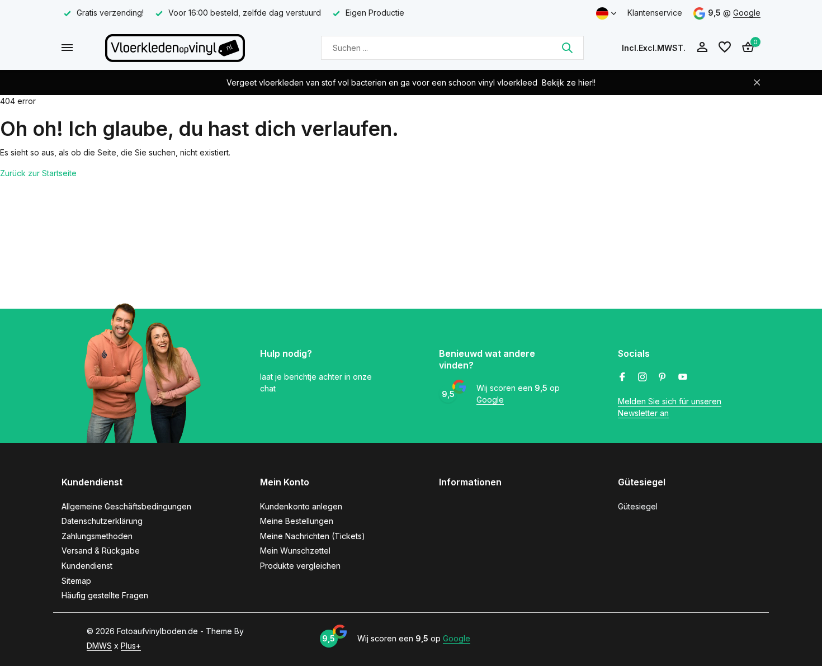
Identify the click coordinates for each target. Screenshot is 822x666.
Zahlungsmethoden (97, 536)
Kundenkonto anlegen (301, 506)
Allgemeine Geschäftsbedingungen (126, 506)
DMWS (99, 645)
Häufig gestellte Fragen (105, 595)
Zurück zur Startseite (38, 173)
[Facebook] (622, 377)
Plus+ (131, 645)
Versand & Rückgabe (101, 550)
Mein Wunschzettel (295, 550)
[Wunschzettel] (725, 47)
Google (746, 12)
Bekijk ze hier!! (569, 82)
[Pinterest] (662, 377)
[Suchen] (567, 47)
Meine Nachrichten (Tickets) (312, 536)
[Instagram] (642, 377)
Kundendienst (87, 565)
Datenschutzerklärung (102, 521)
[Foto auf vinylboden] (175, 47)
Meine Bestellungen (296, 521)
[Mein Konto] (702, 47)
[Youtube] (682, 377)
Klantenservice (654, 12)
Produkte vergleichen (300, 565)
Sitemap (76, 580)
